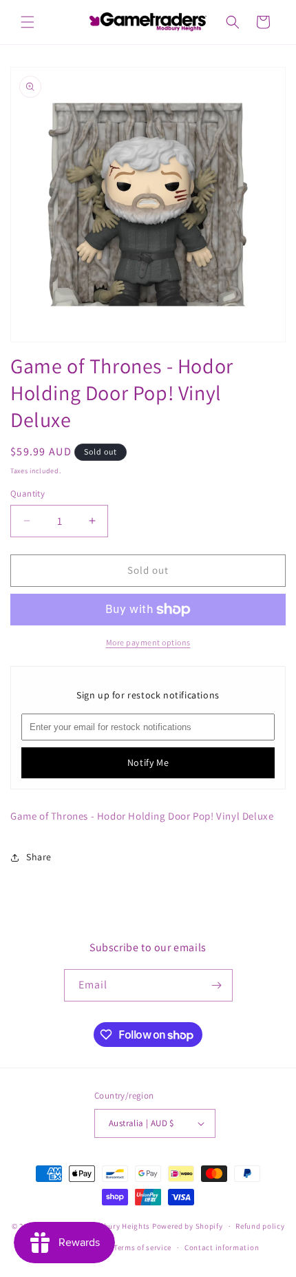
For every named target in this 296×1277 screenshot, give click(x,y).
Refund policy (259, 1226)
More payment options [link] (148, 642)
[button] (27, 22)
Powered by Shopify (187, 1226)
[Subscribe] (217, 985)
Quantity (27, 493)
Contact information (221, 1247)
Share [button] (39, 857)
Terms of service (142, 1247)
